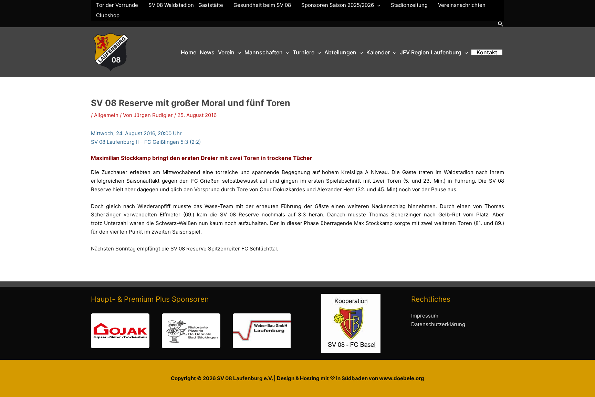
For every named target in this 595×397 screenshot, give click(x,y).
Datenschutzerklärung (438, 324)
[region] (191, 331)
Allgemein (106, 115)
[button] (500, 24)
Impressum (424, 315)
